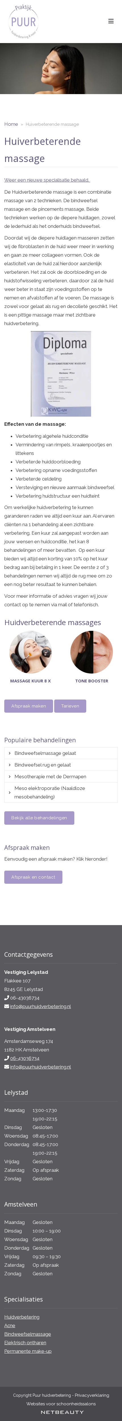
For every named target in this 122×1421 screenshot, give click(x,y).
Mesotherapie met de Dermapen (50, 776)
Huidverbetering (21, 1317)
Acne (9, 1325)
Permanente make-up (28, 1351)
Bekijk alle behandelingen (39, 817)
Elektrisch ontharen (25, 1342)
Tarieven (70, 706)
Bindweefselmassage (27, 1334)
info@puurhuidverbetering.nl (40, 1006)
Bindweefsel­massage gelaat (45, 753)
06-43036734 (24, 1058)
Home (11, 124)
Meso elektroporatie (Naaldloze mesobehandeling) (49, 792)
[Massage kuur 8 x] (30, 652)
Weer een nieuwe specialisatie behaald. (47, 180)
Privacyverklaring (92, 1395)
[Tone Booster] (91, 652)
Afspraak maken (28, 706)
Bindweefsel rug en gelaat (42, 765)
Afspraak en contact (33, 877)
